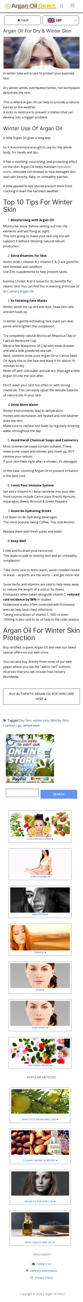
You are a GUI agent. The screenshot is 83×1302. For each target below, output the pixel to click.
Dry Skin (25, 720)
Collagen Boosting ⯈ (40, 839)
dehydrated (31, 725)
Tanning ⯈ (40, 952)
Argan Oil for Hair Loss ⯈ (40, 1201)
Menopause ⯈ (40, 914)
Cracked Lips (12, 725)
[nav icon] (72, 5)
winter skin (41, 720)
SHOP (25, 20)
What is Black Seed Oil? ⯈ (40, 1242)
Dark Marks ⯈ (40, 1027)
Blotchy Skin (59, 720)
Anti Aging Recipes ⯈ (40, 1065)
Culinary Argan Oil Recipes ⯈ (40, 1160)
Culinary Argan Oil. (20, 291)
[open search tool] (61, 6)
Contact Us (43, 1264)
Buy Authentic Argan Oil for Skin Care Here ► (41, 696)
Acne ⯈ (40, 990)
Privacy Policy (44, 1278)
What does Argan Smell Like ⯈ (40, 1119)
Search (59, 794)
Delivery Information (43, 1271)
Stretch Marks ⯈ (40, 876)
